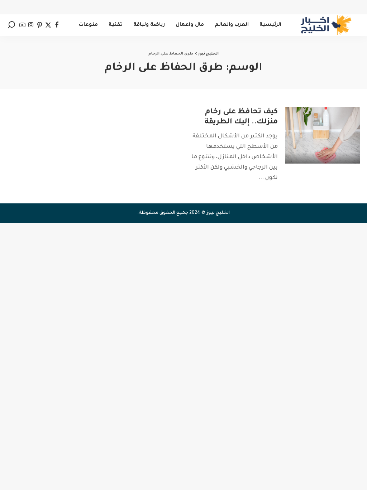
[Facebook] (57, 25)
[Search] (11, 25)
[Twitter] (48, 25)
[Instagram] (31, 25)
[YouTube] (22, 25)
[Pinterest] (40, 25)
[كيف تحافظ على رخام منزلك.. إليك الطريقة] (322, 135)
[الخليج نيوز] (326, 25)
